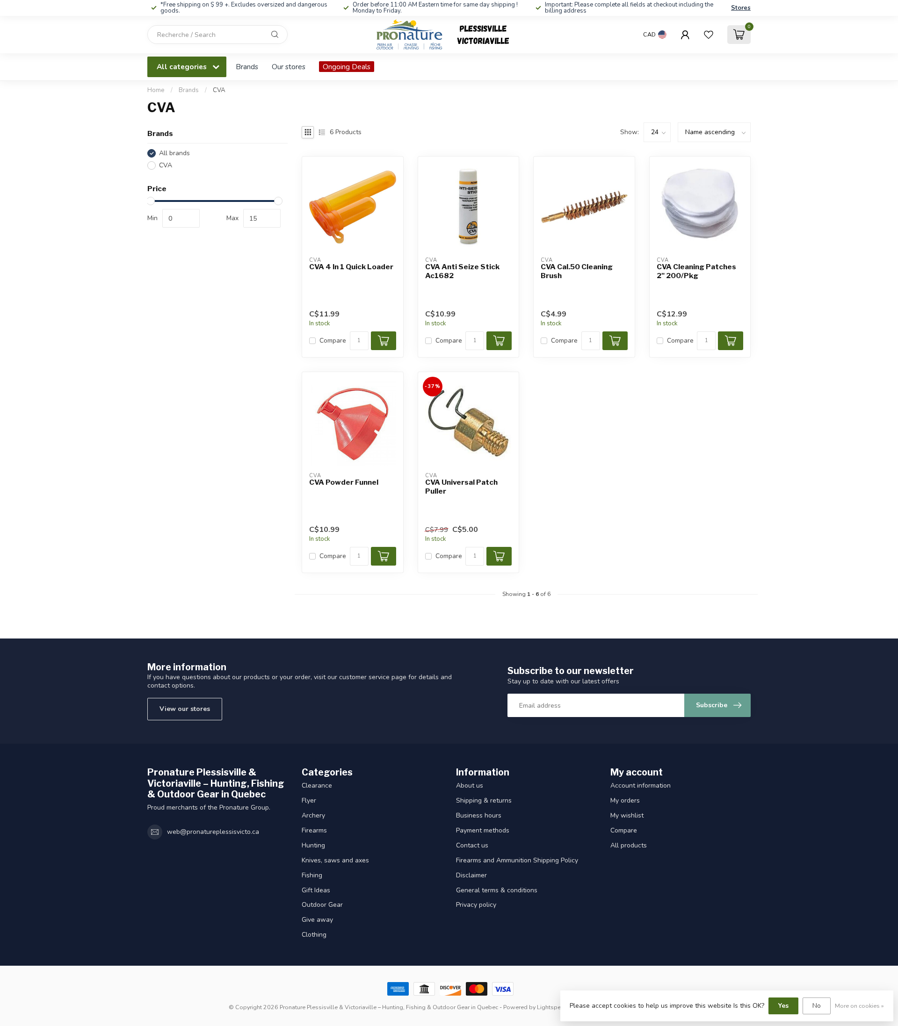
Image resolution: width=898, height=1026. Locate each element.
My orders (625, 800)
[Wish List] (708, 34)
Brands (247, 67)
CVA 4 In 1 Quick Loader (351, 267)
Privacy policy (476, 904)
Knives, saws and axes (335, 860)
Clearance (317, 785)
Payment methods (482, 830)
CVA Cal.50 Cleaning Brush (577, 271)
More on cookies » (859, 1006)
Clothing (314, 934)
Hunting (313, 845)
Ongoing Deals (346, 67)
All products (628, 845)
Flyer (309, 800)
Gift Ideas (316, 890)
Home (156, 90)
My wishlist (627, 815)
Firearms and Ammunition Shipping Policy (517, 860)
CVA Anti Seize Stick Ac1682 (462, 271)
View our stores (184, 708)
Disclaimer (471, 875)
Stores (741, 8)
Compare (332, 340)
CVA (219, 90)
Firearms (314, 830)
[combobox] (217, 34)
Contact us (472, 845)
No (816, 1005)
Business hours (478, 815)
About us (469, 785)
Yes (783, 1005)
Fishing (312, 875)
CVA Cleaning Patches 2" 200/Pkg (696, 271)
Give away (317, 919)
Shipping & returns (484, 800)
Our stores (288, 67)
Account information (640, 785)
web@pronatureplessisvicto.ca (213, 831)
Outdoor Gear (322, 904)
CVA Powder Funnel (343, 482)
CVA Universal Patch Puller (461, 486)
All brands (174, 153)
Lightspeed (552, 1007)
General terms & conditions (496, 890)
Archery (313, 815)
